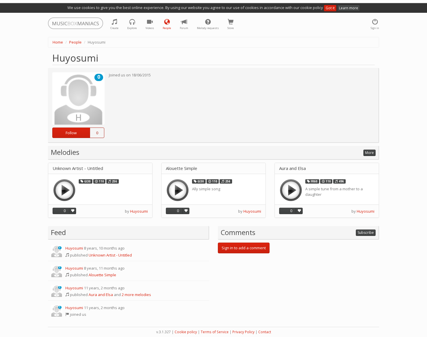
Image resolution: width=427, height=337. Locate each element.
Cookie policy (186, 331)
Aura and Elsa (292, 168)
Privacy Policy (243, 331)
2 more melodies (136, 294)
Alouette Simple (181, 168)
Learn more (348, 8)
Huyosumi (139, 211)
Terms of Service (215, 331)
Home (58, 42)
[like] (72, 211)
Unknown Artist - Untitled (78, 168)
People (75, 42)
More (369, 152)
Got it (330, 8)
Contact (264, 331)
